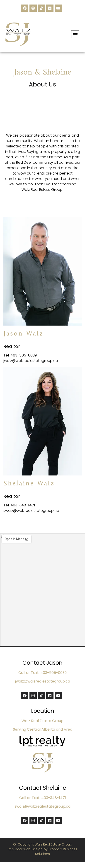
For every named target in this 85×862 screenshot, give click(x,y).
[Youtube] (58, 8)
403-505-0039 (23, 355)
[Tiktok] (41, 8)
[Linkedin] (49, 8)
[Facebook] (24, 8)
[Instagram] (33, 8)
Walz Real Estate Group (42, 189)
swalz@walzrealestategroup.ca (31, 510)
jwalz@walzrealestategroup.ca (30, 360)
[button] (75, 34)
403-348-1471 (22, 505)
